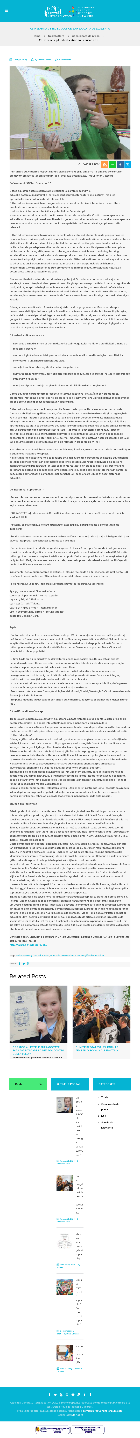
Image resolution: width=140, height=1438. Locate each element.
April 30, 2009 (20, 60)
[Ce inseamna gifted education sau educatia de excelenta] (70, 113)
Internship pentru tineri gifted (79, 1354)
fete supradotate (21, 1057)
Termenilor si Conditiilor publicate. (103, 1411)
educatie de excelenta (63, 955)
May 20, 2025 (66, 1369)
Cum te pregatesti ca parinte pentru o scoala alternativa (97, 1049)
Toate (104, 1097)
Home (36, 36)
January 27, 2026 (67, 1265)
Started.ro (77, 1415)
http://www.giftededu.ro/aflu (28, 945)
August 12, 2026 (67, 1161)
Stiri (103, 1116)
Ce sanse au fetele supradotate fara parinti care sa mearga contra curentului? (39, 1051)
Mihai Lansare (44, 60)
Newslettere (56, 36)
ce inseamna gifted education (32, 955)
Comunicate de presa (86, 36)
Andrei (60, 1267)
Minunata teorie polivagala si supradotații (79, 1246)
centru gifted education (90, 955)
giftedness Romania (41, 1057)
